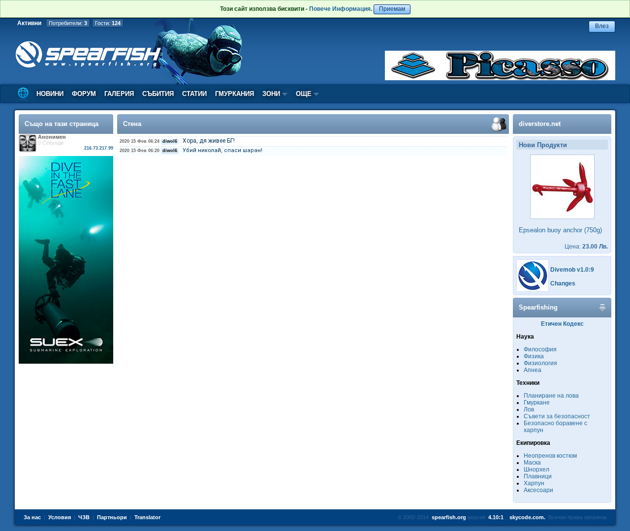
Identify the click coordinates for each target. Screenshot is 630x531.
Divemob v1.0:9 (572, 269)
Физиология (540, 363)
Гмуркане (537, 402)
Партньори (112, 517)
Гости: (108, 23)
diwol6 (169, 141)
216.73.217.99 (98, 148)
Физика (534, 356)
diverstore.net (540, 123)
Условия (59, 517)
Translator (147, 517)
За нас (32, 517)
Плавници (538, 476)
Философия (540, 349)
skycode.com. (527, 517)
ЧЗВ (84, 517)
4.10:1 (496, 517)
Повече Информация (340, 8)
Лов (529, 409)
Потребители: (68, 23)
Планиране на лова (551, 395)
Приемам (392, 8)
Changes (562, 283)
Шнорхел (536, 469)
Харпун (534, 483)
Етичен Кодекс (562, 323)
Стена (132, 123)
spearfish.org (449, 517)
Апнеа (532, 370)
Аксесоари (538, 490)
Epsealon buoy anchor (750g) (560, 230)
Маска (532, 462)
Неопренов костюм (550, 455)
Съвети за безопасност (557, 416)
